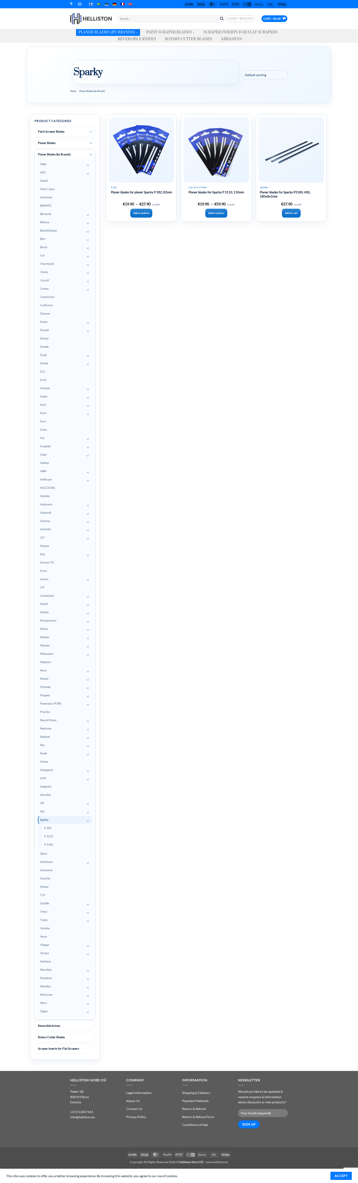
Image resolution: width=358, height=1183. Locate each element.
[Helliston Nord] (91, 18)
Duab (43, 355)
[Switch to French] (122, 4)
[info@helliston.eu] (80, 4)
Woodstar (46, 978)
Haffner (44, 463)
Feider (44, 396)
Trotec (44, 920)
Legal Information (138, 1093)
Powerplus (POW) (50, 703)
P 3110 (48, 836)
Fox (42, 438)
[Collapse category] (90, 154)
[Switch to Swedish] (99, 4)
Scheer (44, 761)
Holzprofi (45, 512)
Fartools (45, 388)
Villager (44, 944)
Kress (43, 570)
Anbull (44, 180)
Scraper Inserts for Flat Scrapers (240, 32)
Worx (43, 1003)
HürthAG (45, 529)
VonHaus (45, 961)
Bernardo (45, 214)
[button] (240, 18)
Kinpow (44, 546)
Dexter (44, 338)
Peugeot (45, 695)
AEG (43, 172)
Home (73, 91)
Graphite (45, 446)
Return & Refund (194, 1109)
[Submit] (221, 18)
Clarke (44, 272)
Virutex (44, 953)
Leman (44, 579)
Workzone (46, 994)
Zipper (44, 1011)
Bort (42, 238)
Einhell (44, 363)
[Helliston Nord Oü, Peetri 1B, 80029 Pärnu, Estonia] (71, 4)
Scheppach (46, 770)
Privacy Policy (136, 1117)
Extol (43, 380)
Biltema (44, 222)
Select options (141, 213)
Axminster (46, 197)
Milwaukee (46, 653)
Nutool (44, 678)
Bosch (43, 247)
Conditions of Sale (195, 1125)
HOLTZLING (47, 487)
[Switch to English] (130, 4)
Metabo (45, 645)
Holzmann (46, 504)
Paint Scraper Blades (169, 32)
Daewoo (45, 313)
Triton (43, 911)
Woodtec (45, 986)
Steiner (44, 886)
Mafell (44, 604)
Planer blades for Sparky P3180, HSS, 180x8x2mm (285, 194)
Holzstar (45, 521)
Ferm (43, 413)
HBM (43, 471)
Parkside (45, 687)
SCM (43, 778)
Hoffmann (46, 479)
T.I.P (42, 895)
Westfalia (46, 969)
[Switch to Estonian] (107, 4)
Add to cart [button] (291, 213)
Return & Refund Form (198, 1117)
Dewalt (44, 330)
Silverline (45, 794)
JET (42, 537)
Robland (45, 736)
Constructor (47, 297)
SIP (42, 803)
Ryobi (43, 753)
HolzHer (45, 496)
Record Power (48, 720)
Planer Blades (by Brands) (107, 32)
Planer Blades (47, 143)
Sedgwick (45, 786)
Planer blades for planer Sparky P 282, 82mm (141, 192)
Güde (43, 454)
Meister (45, 637)
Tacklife (44, 903)
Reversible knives (137, 39)
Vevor (43, 936)
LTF (42, 587)
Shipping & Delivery (196, 1093)
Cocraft (44, 280)
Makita (44, 612)
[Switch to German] (115, 4)
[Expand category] (90, 131)
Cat (42, 255)
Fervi (43, 421)
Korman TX (47, 562)
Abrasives (231, 39)
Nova (43, 670)
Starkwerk (46, 870)
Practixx (45, 711)
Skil (42, 811)
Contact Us (134, 1109)
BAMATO (45, 205)
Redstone (45, 728)
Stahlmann (46, 861)
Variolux (45, 928)
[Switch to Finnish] (91, 4)
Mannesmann (48, 620)
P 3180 (48, 844)
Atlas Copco (47, 189)
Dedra (44, 321)
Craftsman (46, 305)
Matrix (44, 629)
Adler (43, 164)
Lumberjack (47, 595)
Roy (42, 745)
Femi (43, 404)
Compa (44, 288)
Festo (43, 429)
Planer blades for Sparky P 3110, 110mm (216, 192)
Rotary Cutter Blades (188, 39)
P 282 (47, 828)
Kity (42, 554)
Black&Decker (48, 230)
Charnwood (47, 263)
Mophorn (45, 662)
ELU (42, 371)
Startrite (45, 878)
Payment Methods (195, 1101)
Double (44, 346)
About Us (133, 1101)
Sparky (44, 819)
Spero (43, 853)
